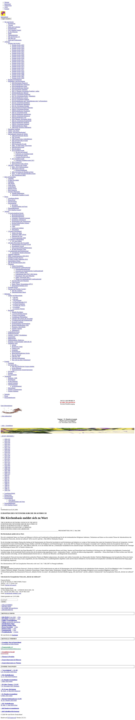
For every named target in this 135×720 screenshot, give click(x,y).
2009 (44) (7, 467)
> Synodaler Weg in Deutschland (11, 642)
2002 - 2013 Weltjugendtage (20, 167)
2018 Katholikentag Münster (20, 93)
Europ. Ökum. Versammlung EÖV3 (22, 284)
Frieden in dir (16, 348)
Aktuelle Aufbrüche (14, 254)
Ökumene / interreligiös (18, 327)
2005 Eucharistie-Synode (19, 144)
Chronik (10, 25)
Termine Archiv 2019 (18, 56)
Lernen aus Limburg (18, 228)
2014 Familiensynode (18, 150)
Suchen (3, 601)
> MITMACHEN (6, 606)
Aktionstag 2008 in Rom (19, 234)
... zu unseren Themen (18, 309)
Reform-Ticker (12, 188)
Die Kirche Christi (17, 346)
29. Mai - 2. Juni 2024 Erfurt (9, 704)
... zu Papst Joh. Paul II (18, 305)
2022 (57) (7, 446)
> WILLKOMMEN (6, 605)
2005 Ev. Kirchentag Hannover (21, 116)
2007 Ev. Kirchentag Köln (19, 112)
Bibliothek (7, 294)
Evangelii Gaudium (17, 322)
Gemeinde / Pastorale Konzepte (21, 218)
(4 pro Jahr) (8, 617)
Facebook (11, 363)
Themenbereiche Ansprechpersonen (22, 370)
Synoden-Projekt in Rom (22, 157)
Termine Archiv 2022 (18, 51)
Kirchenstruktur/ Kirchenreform (21, 323)
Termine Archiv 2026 (18, 46)
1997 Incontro (16, 137)
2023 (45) (7, 444)
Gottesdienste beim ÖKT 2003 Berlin (26, 274)
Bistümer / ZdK (12, 378)
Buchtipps (11, 310)
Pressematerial (12, 203)
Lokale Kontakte (13, 383)
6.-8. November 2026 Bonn (9, 671)
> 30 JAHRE (9, 608)
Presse (6, 196)
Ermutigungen (12, 28)
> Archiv (15, 632)
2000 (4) (6, 482)
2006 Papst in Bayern (18, 168)
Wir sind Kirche (9, 22)
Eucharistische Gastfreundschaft (21, 267)
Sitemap (6, 2)
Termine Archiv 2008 (18, 74)
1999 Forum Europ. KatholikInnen (22, 139)
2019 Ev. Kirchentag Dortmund (21, 94)
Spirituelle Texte (13, 343)
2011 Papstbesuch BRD (19, 175)
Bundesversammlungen (15, 79)
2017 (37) (7, 454)
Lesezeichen (11, 337)
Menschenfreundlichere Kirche (21, 353)
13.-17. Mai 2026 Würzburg (9, 675)
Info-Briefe (11, 183)
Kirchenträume (16, 351)
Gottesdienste (12, 187)
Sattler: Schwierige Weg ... (23, 277)
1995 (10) (7, 490)
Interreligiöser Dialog (14, 261)
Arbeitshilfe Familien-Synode (20, 195)
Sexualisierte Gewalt (18, 246)
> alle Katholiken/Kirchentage (10, 711)
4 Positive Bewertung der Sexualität (18, 243)
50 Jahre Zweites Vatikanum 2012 (18, 259)
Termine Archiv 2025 (18, 45)
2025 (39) (7, 441)
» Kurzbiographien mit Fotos (16, 501)
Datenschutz (8, 5)
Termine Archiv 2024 (18, 48)
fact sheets (15, 205)
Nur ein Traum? (16, 355)
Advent (14, 345)
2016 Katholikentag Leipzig (20, 98)
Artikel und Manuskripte (15, 295)
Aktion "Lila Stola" (13, 131)
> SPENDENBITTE (7, 610)
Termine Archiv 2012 (18, 68)
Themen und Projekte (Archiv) (17, 289)
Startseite (7, 394)
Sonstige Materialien (14, 192)
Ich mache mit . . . (13, 365)
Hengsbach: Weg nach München (24, 276)
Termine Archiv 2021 (18, 53)
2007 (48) (7, 470)
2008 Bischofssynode (18, 147)
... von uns (15, 297)
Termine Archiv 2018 (18, 58)
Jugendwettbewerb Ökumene (20, 281)
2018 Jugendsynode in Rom (20, 163)
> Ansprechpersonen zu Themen (11, 663)
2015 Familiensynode (18, 159)
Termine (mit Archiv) (14, 43)
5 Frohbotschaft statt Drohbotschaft (18, 251)
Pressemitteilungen (13, 208)
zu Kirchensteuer (17, 386)
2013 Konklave (16, 149)
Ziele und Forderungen (14, 40)
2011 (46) (7, 464)
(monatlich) (8, 619)
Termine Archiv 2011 (18, 70)
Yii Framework (11, 717)
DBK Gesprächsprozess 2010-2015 (18, 256)
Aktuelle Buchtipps (17, 312)
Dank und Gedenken (14, 27)
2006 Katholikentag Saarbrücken (21, 114)
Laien (13, 226)
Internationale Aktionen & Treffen (18, 134)
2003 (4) (6, 477)
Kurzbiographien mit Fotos (19, 206)
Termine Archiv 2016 (18, 61)
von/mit (13, 622)
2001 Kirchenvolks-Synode (20, 140)
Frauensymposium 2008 (19, 238)
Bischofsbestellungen (18, 215)
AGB (6, 7)
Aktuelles (11, 178)
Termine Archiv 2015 (18, 63)
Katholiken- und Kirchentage (16, 81)
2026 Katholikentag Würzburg (20, 84)
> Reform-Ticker (6, 628)
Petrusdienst (15, 229)
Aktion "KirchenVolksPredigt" (17, 132)
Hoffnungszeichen (13, 333)
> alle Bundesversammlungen (10, 708)
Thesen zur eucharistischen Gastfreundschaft (28, 279)
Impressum (7, 4)
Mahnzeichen (12, 338)
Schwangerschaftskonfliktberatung (22, 248)
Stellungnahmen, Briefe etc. (16, 340)
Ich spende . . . (12, 371)
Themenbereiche (13, 35)
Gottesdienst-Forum (14, 332)
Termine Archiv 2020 (18, 55)
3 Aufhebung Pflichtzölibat (16, 239)
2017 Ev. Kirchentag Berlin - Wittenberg (23, 96)
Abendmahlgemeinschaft (22, 269)
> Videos (3, 622)
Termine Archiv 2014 (18, 65)
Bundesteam (11, 23)
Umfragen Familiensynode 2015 (24, 160)
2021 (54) (7, 447)
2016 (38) (7, 455)
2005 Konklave (16, 142)
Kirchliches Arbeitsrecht (19, 220)
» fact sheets (11, 500)
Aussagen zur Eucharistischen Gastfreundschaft (29, 271)
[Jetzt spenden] (67, 433)
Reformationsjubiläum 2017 (20, 285)
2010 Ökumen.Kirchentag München (22, 107)
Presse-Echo (11, 200)
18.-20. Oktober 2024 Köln (11, 699)
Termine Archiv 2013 (18, 66)
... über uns (15, 299)
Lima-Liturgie (16, 282)
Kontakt (6, 9)
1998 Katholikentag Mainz (19, 126)
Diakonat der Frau (17, 236)
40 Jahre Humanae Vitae (19, 249)
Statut (9, 33)
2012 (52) (7, 462)
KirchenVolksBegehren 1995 (20, 325)
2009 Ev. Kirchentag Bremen (20, 109)
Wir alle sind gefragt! (21, 152)
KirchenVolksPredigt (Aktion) (20, 223)
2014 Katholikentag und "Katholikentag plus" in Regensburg (29, 101)
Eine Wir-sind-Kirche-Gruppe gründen (23, 366)
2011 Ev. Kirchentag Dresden (20, 106)
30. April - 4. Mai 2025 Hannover (10, 690)
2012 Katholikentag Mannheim (21, 104)
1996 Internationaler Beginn (20, 135)
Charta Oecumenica (17, 266)
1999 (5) (6, 483)
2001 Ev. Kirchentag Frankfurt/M (21, 121)
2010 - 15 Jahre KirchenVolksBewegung (23, 173)
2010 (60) (7, 465)
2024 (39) (7, 442)
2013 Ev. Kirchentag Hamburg (21, 102)
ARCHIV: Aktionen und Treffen (17, 165)
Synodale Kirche (13, 287)
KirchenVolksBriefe (21, 170)
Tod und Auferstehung (18, 358)
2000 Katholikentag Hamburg (20, 122)
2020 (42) (7, 449)
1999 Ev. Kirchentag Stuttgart (20, 124)
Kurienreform (16, 224)
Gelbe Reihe (11, 185)
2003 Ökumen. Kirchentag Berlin (21, 119)
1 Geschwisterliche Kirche (15, 213)
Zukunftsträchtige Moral (19, 292)
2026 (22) (7, 439)
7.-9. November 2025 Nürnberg (10, 685)
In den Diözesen (13, 32)
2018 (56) (7, 452)
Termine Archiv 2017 (18, 60)
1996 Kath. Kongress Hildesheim (21, 127)
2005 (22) (7, 474)
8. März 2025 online (9, 694)
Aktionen (7, 41)
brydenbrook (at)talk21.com (13, 593)
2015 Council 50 (16, 162)
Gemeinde (15, 350)
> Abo (19, 617)
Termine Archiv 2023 (18, 50)
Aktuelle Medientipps (18, 193)
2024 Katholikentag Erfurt (19, 86)
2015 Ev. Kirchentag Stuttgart (20, 99)
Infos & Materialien (10, 177)
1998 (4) (6, 485)
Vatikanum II (15, 330)
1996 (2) (6, 488)
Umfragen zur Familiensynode (24, 154)
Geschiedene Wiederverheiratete (21, 252)
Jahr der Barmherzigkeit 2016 (16, 262)
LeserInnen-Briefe (13, 198)
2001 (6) (6, 480)
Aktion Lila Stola (17, 233)
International (4, 17)
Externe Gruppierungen (15, 389)
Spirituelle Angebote (14, 129)
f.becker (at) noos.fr (10, 585)
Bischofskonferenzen (18, 216)
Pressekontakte (12, 201)
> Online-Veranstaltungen (9, 620)
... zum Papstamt (16, 300)
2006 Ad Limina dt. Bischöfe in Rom (22, 172)
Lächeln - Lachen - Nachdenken (17, 335)
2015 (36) (7, 457)
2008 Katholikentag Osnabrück (21, 111)
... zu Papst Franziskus (18, 304)
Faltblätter (11, 182)
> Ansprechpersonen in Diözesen (11, 660)
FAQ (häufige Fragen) (14, 30)
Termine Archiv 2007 (18, 76)
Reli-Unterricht (12, 190)
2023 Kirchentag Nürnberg (19, 89)
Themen (6, 211)
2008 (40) (7, 469)
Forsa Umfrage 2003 (21, 272)
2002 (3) (6, 479)
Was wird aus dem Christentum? (21, 360)
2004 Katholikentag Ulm (19, 117)
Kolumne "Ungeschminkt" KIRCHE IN (20, 342)
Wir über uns (12, 38)
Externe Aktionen (13, 391)
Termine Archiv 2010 (18, 71)
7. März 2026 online (9, 680)
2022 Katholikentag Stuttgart (20, 88)
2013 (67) (7, 460)
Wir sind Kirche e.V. (14, 37)
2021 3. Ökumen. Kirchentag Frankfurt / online (25, 91)
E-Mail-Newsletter (13, 180)
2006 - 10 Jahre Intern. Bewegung (22, 145)
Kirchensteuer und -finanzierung (21, 221)
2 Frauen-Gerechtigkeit (14, 231)
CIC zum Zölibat (17, 241)
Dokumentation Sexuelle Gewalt (21, 244)
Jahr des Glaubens (17, 290)
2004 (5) (6, 475)
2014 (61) (7, 459)
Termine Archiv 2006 (18, 78)
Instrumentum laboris (21, 155)
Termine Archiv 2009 (18, 73)
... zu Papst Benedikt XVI (19, 302)
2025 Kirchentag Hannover (20, 83)
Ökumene (11, 264)
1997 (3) (6, 487)
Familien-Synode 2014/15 (15, 257)
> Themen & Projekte (7, 656)
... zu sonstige (16, 307)
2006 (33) (7, 472)
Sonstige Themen (17, 328)
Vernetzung (7, 376)
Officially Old (16, 356)
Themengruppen (13, 384)
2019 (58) (7, 450)
